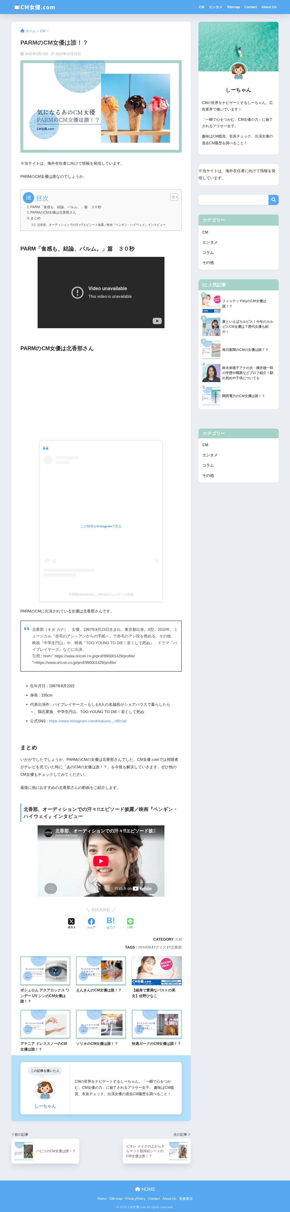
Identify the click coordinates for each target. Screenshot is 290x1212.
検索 (273, 200)
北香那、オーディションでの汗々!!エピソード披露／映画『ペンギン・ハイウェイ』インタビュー (101, 224)
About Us (268, 7)
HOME (147, 1189)
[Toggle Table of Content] (172, 197)
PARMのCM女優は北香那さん (53, 212)
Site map (115, 1198)
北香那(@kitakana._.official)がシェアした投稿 (100, 594)
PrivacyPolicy (135, 1198)
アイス (160, 947)
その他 (208, 262)
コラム (208, 253)
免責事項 (186, 1198)
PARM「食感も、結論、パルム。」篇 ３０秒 (65, 207)
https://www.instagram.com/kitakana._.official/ (88, 721)
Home (101, 1198)
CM (201, 7)
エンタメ (215, 7)
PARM (145, 947)
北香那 (176, 947)
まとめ (35, 218)
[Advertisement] (101, 395)
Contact (250, 7)
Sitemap (233, 7)
